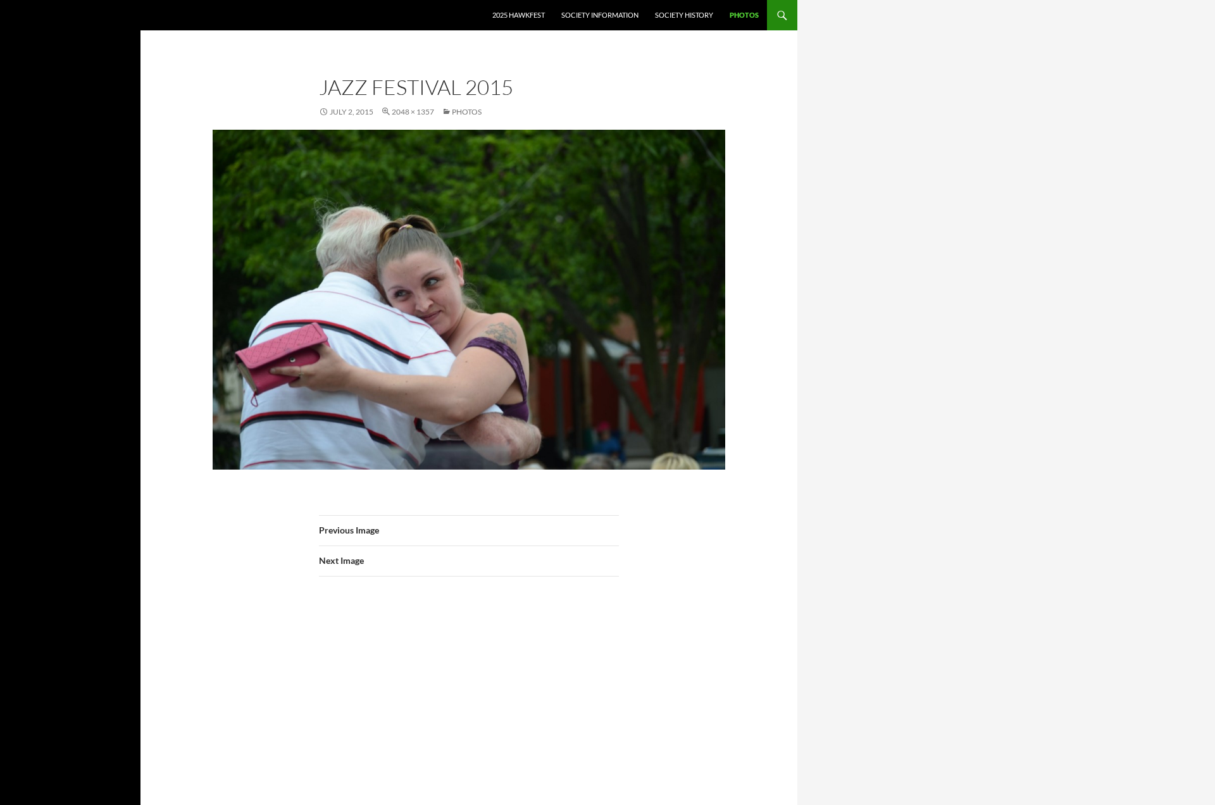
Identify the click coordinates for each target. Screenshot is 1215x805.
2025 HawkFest (518, 15)
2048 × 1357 (413, 111)
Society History (684, 15)
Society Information (600, 15)
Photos (744, 15)
